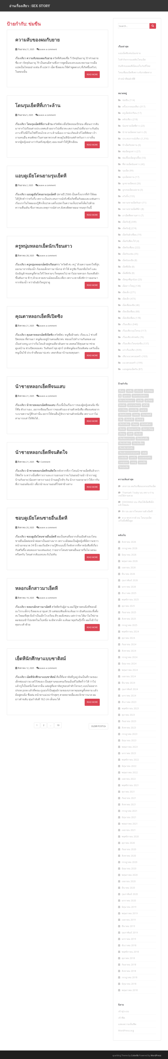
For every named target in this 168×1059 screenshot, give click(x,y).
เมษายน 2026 (129, 567)
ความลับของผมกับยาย (37, 40)
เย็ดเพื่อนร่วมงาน (126, 438)
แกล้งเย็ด (123, 457)
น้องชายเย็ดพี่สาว (131, 125)
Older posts (97, 726)
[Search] (152, 26)
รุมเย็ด (125, 170)
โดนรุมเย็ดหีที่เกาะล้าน (37, 105)
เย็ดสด (122, 429)
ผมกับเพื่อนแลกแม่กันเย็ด (143, 486)
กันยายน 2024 (129, 644)
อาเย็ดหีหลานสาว (131, 215)
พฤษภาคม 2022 (130, 772)
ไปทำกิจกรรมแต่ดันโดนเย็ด (132, 59)
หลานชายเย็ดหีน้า (131, 209)
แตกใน (133, 457)
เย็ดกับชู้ (126, 221)
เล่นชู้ (144, 452)
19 (58, 725)
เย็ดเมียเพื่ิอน (138, 443)
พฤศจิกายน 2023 (130, 708)
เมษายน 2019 (129, 919)
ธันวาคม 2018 (129, 945)
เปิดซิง (136, 414)
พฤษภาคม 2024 (130, 669)
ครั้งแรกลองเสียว (130, 106)
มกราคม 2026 (129, 586)
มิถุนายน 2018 (129, 983)
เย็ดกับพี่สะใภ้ (129, 241)
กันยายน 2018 (129, 964)
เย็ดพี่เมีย (126, 266)
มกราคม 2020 (129, 900)
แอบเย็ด (142, 462)
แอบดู (133, 462)
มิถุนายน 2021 (129, 817)
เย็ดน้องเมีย (128, 260)
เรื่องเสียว (20, 58)
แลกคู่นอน (123, 462)
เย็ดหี (130, 433)
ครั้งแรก (138, 391)
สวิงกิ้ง (22, 550)
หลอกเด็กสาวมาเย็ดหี (36, 588)
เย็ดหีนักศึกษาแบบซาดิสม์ (40, 658)
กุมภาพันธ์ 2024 (130, 689)
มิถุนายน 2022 (129, 766)
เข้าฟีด (121, 1017)
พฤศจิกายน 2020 (130, 836)
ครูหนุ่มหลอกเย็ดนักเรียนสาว (43, 246)
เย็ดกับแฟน (128, 253)
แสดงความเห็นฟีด (127, 1024)
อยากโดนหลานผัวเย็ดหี (141, 511)
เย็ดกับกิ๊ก (129, 419)
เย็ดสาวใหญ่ (128, 285)
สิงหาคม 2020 (129, 855)
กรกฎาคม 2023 (129, 734)
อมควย (143, 410)
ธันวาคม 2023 (129, 701)
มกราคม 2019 (129, 938)
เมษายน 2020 (129, 881)
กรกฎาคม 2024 (129, 657)
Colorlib (135, 1055)
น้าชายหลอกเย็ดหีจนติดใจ (41, 452)
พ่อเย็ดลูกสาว (129, 151)
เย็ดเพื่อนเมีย (128, 305)
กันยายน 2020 (129, 849)
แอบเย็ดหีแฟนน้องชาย (129, 53)
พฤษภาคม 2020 (130, 874)
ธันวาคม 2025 (129, 593)
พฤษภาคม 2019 (130, 913)
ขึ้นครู (121, 391)
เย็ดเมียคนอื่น (142, 438)
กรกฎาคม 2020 (129, 862)
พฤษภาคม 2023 (130, 746)
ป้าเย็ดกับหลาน (129, 144)
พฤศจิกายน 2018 (130, 951)
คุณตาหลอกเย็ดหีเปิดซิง (39, 316)
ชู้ (120, 395)
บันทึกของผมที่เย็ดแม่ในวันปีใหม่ (134, 65)
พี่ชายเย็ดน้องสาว (131, 164)
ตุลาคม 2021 (128, 791)
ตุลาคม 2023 (128, 714)
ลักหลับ (122, 405)
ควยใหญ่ (149, 391)
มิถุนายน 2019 (129, 906)
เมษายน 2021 (129, 830)
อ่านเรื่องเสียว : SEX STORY (29, 6)
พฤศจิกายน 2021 (130, 785)
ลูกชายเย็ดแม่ (129, 183)
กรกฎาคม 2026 (129, 548)
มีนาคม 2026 (128, 573)
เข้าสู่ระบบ (123, 1011)
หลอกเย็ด (133, 410)
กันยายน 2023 (129, 721)
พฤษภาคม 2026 (130, 561)
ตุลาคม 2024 (128, 637)
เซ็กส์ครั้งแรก (124, 414)
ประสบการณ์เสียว (131, 138)
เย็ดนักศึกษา (146, 424)
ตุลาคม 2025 (128, 605)
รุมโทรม (149, 400)
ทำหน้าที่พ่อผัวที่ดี (126, 78)
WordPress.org (126, 1030)
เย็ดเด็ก (126, 292)
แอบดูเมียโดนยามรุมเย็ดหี (40, 176)
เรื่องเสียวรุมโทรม (131, 330)
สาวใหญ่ (123, 410)
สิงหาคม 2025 (129, 618)
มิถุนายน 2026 (129, 554)
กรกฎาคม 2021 (129, 810)
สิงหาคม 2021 (129, 804)
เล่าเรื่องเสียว (129, 349)
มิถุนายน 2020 (129, 868)
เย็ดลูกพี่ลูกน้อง (129, 279)
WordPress (156, 1055)
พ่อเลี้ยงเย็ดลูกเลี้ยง (131, 157)
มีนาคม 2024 (128, 682)
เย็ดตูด (135, 424)
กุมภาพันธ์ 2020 (130, 894)
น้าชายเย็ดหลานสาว (132, 132)
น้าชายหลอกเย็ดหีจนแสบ (40, 386)
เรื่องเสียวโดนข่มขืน (132, 343)
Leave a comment (48, 49)
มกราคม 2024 (129, 695)
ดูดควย (127, 395)
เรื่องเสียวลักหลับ (130, 337)
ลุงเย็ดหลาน (128, 176)
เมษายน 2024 (129, 676)
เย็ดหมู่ (122, 433)
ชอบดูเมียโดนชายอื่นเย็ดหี (41, 518)
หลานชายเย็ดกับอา (132, 202)
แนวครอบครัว (129, 362)
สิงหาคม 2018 (129, 970)
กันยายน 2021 (129, 798)
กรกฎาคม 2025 (129, 625)
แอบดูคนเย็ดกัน (130, 369)
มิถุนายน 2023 (129, 740)
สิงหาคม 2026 (129, 541)
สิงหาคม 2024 (129, 650)
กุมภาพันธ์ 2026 (130, 580)
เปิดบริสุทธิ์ (146, 414)
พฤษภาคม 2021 (130, 823)
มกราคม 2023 (129, 753)
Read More (92, 74)
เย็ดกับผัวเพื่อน (129, 234)
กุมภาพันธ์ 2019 (130, 932)
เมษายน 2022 (129, 778)
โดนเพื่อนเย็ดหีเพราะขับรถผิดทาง (135, 72)
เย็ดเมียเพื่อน (128, 311)
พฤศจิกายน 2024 (130, 631)
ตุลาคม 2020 (128, 842)
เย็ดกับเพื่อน (128, 247)
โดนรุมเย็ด (123, 467)
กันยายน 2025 (129, 612)
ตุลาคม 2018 (128, 958)
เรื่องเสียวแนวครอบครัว (129, 452)
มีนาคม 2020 (128, 887)
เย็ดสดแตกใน (133, 429)
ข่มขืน (125, 100)
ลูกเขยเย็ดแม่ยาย (130, 189)
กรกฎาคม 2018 (129, 977)
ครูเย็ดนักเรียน (129, 112)
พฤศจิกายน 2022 (130, 759)
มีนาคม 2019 (128, 926)
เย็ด (120, 419)
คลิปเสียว (127, 119)
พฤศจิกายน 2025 (130, 599)
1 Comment (44, 461)
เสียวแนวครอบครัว (131, 356)
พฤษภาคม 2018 (130, 990)
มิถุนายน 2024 (129, 663)
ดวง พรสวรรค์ (129, 517)
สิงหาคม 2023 (129, 727)
